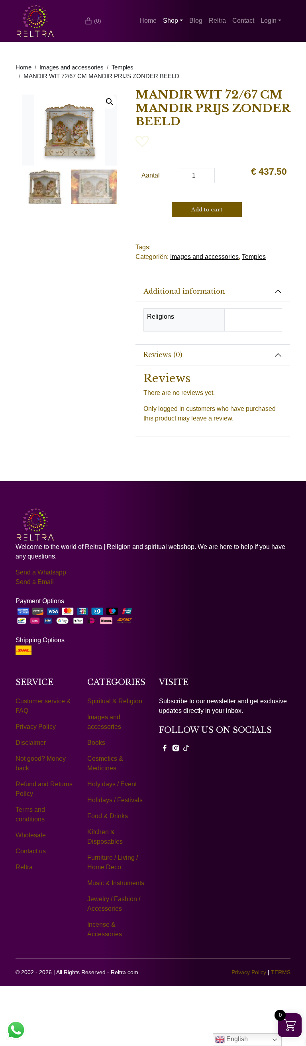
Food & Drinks (107, 816)
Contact (243, 20)
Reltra (217, 20)
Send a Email (35, 581)
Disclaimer (31, 742)
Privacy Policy (36, 726)
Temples (122, 67)
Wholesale (31, 835)
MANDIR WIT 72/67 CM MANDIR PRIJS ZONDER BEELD (101, 76)
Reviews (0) (162, 355)
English (236, 1039)
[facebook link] (164, 747)
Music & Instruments (115, 883)
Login (269, 20)
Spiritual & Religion (114, 701)
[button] (109, 102)
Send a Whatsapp (41, 572)
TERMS (280, 972)
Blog (195, 20)
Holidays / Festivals (115, 800)
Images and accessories (71, 67)
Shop (170, 20)
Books (96, 742)
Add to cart (206, 210)
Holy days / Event (112, 784)
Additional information (184, 291)
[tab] (212, 291)
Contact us (31, 851)
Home (148, 20)
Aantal (150, 175)
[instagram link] (175, 747)
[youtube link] (186, 747)
